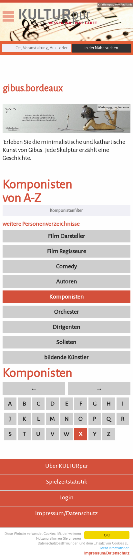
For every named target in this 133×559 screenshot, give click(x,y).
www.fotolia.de (123, 4)
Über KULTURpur (66, 466)
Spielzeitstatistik (66, 481)
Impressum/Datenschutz (66, 513)
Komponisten (66, 296)
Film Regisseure (66, 251)
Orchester (66, 312)
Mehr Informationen (106, 550)
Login (66, 497)
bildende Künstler (66, 357)
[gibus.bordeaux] (66, 131)
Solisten (66, 342)
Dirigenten (66, 327)
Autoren (66, 281)
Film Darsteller (66, 236)
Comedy (66, 266)
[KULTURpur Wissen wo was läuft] (58, 22)
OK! (107, 535)
